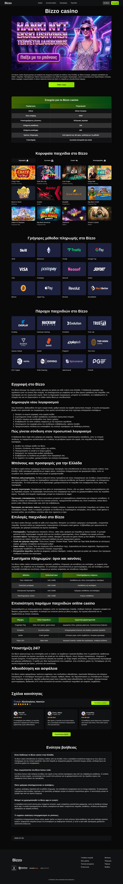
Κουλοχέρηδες (98, 160)
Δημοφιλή (22, 160)
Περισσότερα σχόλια (61, 734)
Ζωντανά (47, 160)
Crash (73, 160)
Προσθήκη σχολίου (100, 703)
